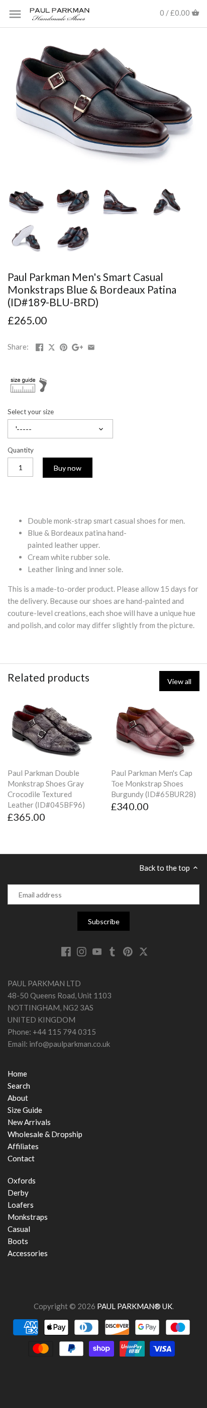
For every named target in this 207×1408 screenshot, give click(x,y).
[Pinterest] (128, 950)
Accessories (28, 1253)
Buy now (67, 468)
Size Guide (25, 1109)
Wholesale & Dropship (45, 1134)
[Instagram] (81, 950)
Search (19, 1085)
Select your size (31, 412)
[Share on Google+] (77, 345)
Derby (18, 1192)
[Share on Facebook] (39, 345)
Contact (21, 1158)
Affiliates (23, 1146)
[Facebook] (66, 950)
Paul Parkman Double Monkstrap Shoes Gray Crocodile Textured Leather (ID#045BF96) (46, 788)
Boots (18, 1241)
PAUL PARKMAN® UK (134, 1306)
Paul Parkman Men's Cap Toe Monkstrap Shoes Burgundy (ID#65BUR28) (153, 783)
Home (17, 1073)
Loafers (21, 1204)
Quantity (21, 450)
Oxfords (22, 1180)
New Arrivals (29, 1122)
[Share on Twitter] (52, 345)
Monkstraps (28, 1216)
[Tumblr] (112, 950)
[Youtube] (97, 950)
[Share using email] (91, 345)
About (18, 1097)
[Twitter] (143, 950)
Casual (19, 1228)
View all (179, 681)
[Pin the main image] (63, 345)
